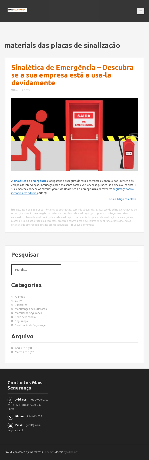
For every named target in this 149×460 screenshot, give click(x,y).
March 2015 (22, 352)
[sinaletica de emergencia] (74, 134)
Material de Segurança (28, 313)
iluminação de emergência (35, 213)
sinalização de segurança (54, 224)
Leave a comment (84, 224)
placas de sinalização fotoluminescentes (33, 220)
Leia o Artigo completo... (123, 199)
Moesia (59, 452)
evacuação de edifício (108, 209)
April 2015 (21, 348)
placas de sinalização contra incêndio (70, 217)
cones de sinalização (59, 209)
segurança (93, 220)
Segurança (21, 321)
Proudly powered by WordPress (24, 452)
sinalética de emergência (25, 224)
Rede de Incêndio (25, 317)
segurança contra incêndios (115, 220)
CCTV (18, 300)
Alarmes (20, 296)
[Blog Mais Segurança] (17, 9)
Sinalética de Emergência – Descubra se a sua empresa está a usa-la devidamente (72, 75)
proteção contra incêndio (72, 220)
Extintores (21, 304)
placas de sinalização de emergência (112, 217)
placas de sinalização (36, 217)
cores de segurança (83, 209)
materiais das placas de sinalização (70, 213)
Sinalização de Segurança (28, 209)
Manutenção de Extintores (31, 308)
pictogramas (98, 213)
